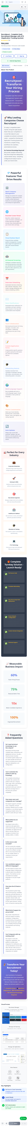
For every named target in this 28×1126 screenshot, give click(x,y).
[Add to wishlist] (2, 1123)
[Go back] (2, 2)
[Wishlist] (22, 2)
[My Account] (25, 2)
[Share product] (6, 1123)
